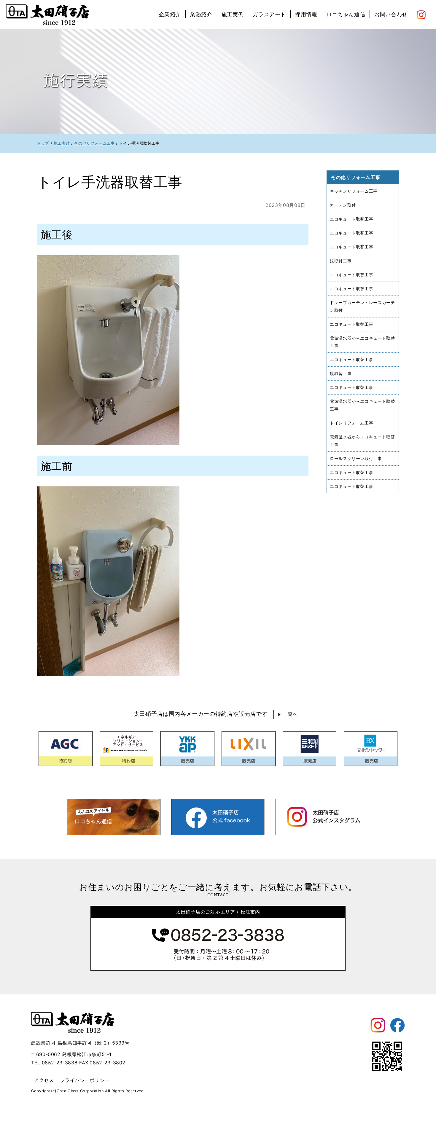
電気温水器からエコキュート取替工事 (362, 341)
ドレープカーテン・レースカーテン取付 (362, 306)
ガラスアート (269, 14)
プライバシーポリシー (84, 1080)
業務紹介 (201, 14)
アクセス (44, 1080)
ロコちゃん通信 (346, 14)
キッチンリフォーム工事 (354, 191)
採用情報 (306, 14)
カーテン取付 (343, 204)
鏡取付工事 (340, 260)
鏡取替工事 (340, 373)
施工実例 (233, 14)
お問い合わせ (391, 14)
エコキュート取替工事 (351, 218)
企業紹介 (170, 14)
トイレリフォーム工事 (351, 422)
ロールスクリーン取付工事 (356, 458)
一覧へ (290, 714)
